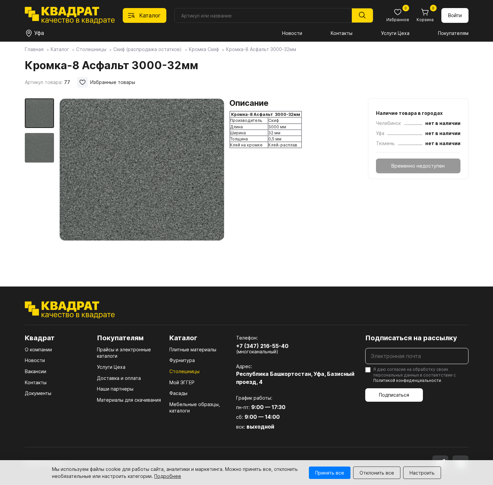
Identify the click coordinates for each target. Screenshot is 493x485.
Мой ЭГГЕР (182, 382)
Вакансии (35, 371)
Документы (38, 393)
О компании (38, 349)
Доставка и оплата (119, 378)
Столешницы (184, 371)
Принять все (329, 473)
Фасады (178, 393)
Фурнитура (182, 360)
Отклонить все (377, 473)
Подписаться (394, 395)
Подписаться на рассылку (411, 338)
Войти (455, 15)
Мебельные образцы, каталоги (194, 407)
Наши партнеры (115, 389)
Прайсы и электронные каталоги (124, 353)
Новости (292, 33)
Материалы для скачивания (129, 400)
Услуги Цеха (395, 33)
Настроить (422, 473)
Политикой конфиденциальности (407, 380)
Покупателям (453, 33)
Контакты (341, 33)
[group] (141, 182)
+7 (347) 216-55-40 (262, 346)
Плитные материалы (192, 349)
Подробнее (167, 476)
